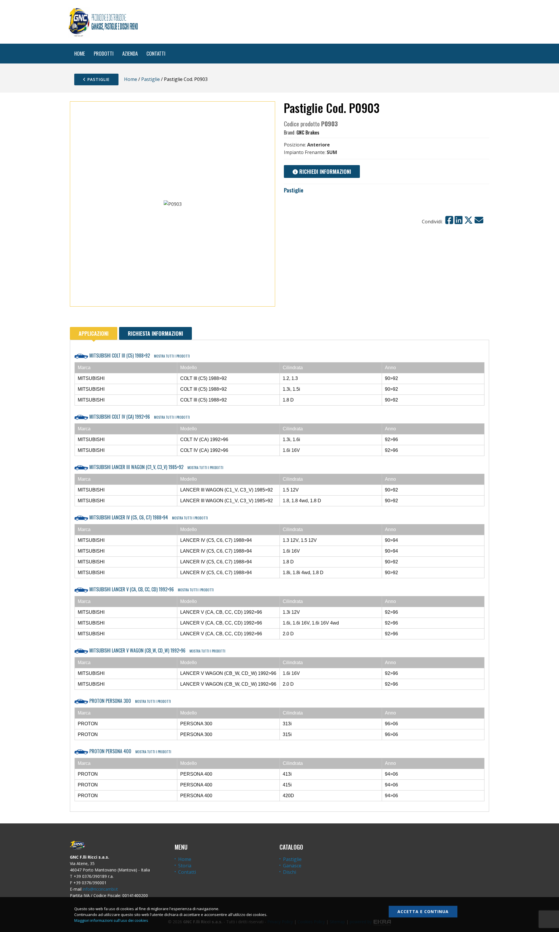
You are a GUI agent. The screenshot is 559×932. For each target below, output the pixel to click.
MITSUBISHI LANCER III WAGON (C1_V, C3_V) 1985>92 (155, 467)
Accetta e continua (423, 911)
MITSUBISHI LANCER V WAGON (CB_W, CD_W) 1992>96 (156, 650)
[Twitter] (468, 220)
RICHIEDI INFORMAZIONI (324, 171)
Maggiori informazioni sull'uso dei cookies (111, 920)
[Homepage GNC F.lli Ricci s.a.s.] (103, 22)
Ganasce (292, 865)
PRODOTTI (104, 53)
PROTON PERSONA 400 (129, 751)
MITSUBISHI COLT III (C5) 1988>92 (139, 355)
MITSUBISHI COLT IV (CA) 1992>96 (139, 416)
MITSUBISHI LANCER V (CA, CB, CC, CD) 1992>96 (151, 589)
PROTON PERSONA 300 (129, 700)
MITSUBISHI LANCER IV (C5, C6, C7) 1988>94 (148, 517)
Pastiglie (98, 79)
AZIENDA (130, 53)
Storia (184, 865)
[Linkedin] (458, 220)
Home (130, 79)
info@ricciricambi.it (100, 889)
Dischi (289, 872)
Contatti (187, 872)
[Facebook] (449, 220)
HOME (79, 53)
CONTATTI (155, 53)
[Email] (479, 220)
